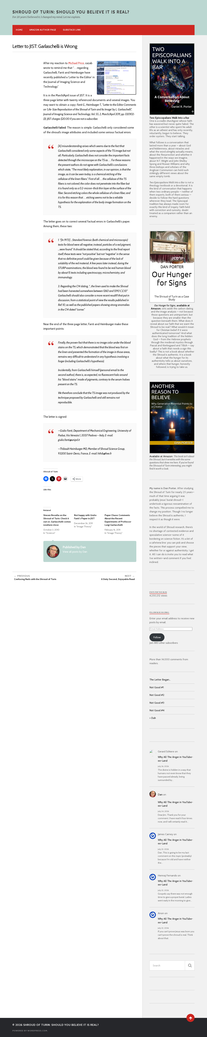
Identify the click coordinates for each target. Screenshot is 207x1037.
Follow (157, 637)
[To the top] (190, 1018)
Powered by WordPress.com (29, 1030)
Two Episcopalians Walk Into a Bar (169, 117)
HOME (19, 30)
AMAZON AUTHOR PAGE (42, 30)
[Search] (190, 965)
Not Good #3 (156, 702)
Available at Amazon (161, 456)
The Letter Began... (160, 679)
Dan (160, 794)
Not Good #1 (156, 687)
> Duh (152, 718)
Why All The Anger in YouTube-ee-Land (175, 758)
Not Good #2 (156, 695)
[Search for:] (172, 965)
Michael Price (76, 63)
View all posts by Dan (75, 551)
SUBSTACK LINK (72, 30)
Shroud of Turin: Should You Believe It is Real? (70, 11)
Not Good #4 (156, 710)
